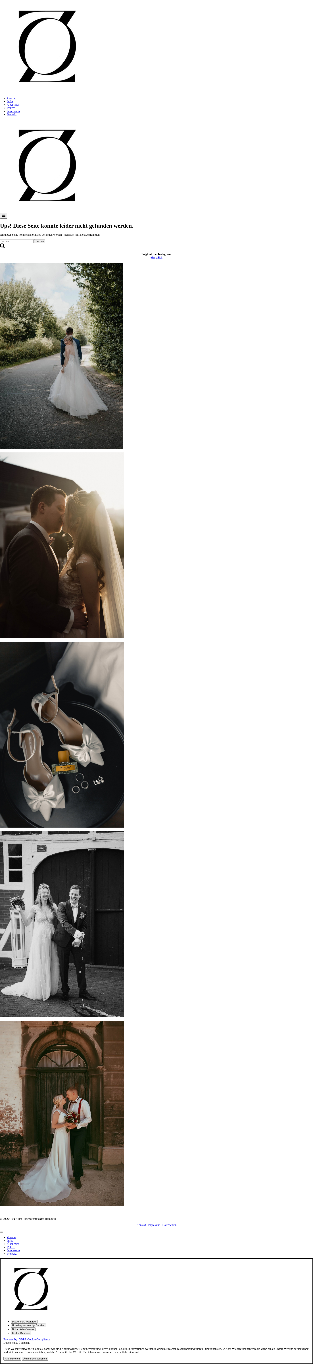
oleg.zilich (156, 257)
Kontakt (11, 114)
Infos (10, 101)
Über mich (13, 104)
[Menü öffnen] (3, 216)
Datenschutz (169, 1224)
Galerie (11, 98)
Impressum (13, 111)
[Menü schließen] (1, 1232)
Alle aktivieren (12, 1358)
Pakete (11, 107)
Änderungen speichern (35, 1358)
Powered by (26, 1339)
